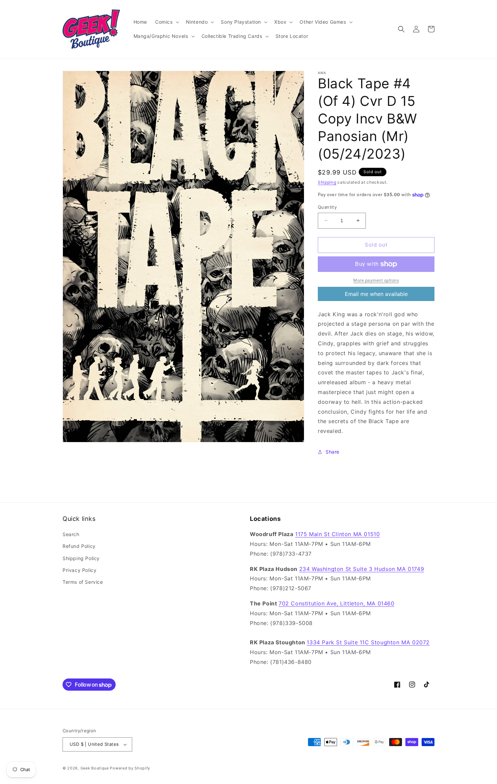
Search (71, 534)
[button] (166, 22)
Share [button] (332, 452)
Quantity (327, 207)
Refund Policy (79, 546)
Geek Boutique (94, 768)
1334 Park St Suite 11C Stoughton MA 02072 (368, 642)
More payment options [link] (376, 280)
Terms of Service (83, 582)
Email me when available (376, 294)
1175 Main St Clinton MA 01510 (337, 534)
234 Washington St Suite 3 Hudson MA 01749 (361, 569)
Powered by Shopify (130, 768)
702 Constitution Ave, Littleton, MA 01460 (337, 603)
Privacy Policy (79, 570)
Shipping (327, 182)
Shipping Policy (81, 558)
